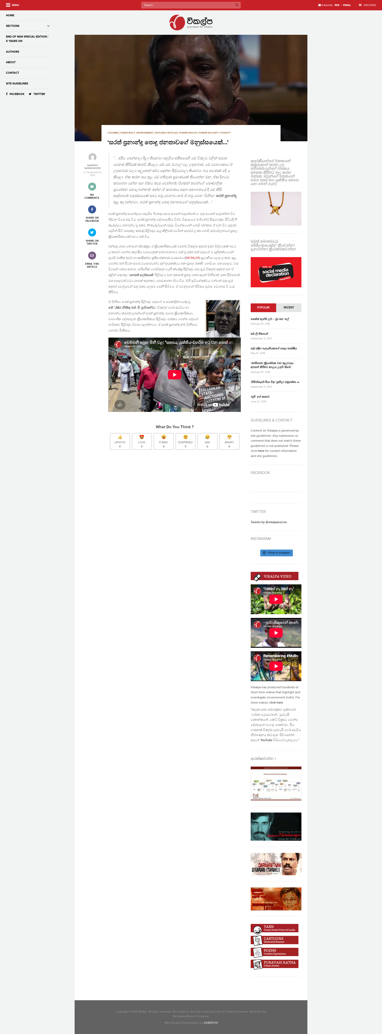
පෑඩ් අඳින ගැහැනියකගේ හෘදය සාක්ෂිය (274, 348)
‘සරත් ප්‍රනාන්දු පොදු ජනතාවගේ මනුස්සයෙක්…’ (168, 142)
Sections (12, 26)
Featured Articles (166, 132)
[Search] (237, 5)
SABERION (211, 1022)
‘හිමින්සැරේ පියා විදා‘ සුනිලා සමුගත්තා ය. (275, 382)
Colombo (113, 132)
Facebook (17, 94)
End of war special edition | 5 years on (27, 39)
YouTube (266, 740)
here (261, 451)
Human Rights (188, 132)
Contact (12, 73)
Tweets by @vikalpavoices (269, 522)
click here (276, 703)
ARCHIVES (369, 5)
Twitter (39, 94)
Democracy (127, 132)
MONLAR (192, 258)
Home (10, 15)
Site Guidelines (17, 83)
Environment (144, 132)
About (11, 62)
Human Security (208, 132)
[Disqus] (176, 508)
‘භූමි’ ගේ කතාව (260, 396)
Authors (12, 51)
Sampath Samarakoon (92, 167)
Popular (263, 307)
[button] (191, 88)
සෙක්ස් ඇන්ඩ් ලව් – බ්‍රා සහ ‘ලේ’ (270, 319)
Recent (289, 307)
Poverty (225, 132)
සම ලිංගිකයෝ (259, 333)
